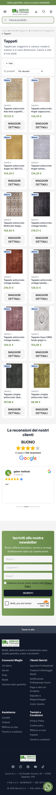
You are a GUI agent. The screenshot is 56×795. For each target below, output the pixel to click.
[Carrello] (51, 12)
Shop (4, 675)
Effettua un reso (10, 727)
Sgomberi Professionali (41, 665)
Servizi (5, 670)
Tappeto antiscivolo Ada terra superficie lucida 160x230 (14, 111)
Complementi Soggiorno (42, 30)
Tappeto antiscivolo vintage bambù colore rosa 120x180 (14, 340)
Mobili (13, 30)
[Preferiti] (43, 12)
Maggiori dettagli (14, 125)
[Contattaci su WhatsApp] (48, 787)
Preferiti (6, 722)
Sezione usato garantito (14, 684)
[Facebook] (13, 767)
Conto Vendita (37, 704)
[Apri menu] (5, 12)
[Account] (36, 12)
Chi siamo (7, 665)
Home (5, 30)
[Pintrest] (28, 767)
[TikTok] (43, 767)
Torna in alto (28, 629)
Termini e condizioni (12, 731)
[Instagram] (20, 767)
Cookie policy (37, 725)
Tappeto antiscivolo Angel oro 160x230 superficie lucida (14, 168)
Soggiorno (23, 30)
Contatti (6, 717)
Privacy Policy (37, 720)
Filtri (11, 63)
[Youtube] (35, 767)
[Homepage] (20, 11)
